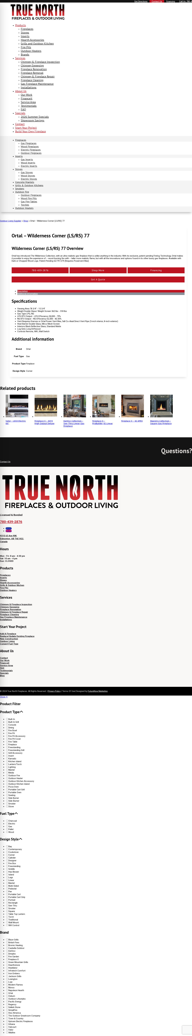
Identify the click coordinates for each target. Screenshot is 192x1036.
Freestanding (14, 747)
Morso (11, 987)
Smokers (19, 188)
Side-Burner (13, 801)
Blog (2, 675)
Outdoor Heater (15, 778)
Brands (25, 54)
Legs (10, 877)
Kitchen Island (14, 761)
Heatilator (12, 968)
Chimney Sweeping (32, 65)
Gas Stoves (27, 172)
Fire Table (12, 741)
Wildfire (11, 1032)
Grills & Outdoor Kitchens (29, 185)
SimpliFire (12, 1010)
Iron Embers (14, 973)
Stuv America (14, 1013)
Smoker (12, 803)
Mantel (11, 770)
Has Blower (13, 872)
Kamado (12, 758)
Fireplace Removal (32, 73)
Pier (10, 891)
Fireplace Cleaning (32, 80)
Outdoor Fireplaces (31, 153)
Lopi (10, 982)
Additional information (27, 293)
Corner (11, 855)
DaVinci (11, 951)
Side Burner (13, 798)
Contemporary (15, 849)
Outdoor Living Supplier (10, 221)
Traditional (13, 919)
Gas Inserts (27, 159)
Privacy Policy (54, 691)
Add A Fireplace (8, 633)
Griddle (11, 869)
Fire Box (12, 863)
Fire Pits (26, 47)
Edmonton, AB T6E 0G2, (12, 538)
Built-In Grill (13, 722)
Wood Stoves (28, 175)
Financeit (26, 98)
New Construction (9, 639)
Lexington (12, 979)
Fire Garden (13, 956)
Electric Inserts (29, 166)
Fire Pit (11, 733)
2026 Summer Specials (35, 117)
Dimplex (12, 954)
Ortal (10, 993)
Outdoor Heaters (31, 51)
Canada (3, 541)
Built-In (11, 719)
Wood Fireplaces (30, 146)
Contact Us (5, 461)
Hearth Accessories (32, 40)
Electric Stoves (29, 179)
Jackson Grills (14, 976)
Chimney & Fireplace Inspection (40, 62)
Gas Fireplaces (28, 143)
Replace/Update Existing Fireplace (17, 636)
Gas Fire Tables (29, 201)
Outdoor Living (7, 641)
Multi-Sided (13, 886)
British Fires (13, 942)
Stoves (25, 32)
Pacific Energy (14, 1001)
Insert (11, 756)
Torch (11, 917)
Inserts (25, 36)
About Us (20, 91)
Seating (11, 795)
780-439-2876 (11, 522)
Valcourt (12, 1027)
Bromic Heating (15, 945)
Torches (25, 204)
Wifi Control (13, 925)
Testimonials (29, 106)
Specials (20, 113)
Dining (11, 727)
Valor (10, 1030)
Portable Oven (14, 792)
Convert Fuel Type (9, 644)
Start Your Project (26, 128)
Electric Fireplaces (31, 149)
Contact (20, 124)
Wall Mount (13, 922)
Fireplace (12, 744)
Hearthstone (14, 965)
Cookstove (13, 852)
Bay (10, 846)
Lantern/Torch (15, 764)
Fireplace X (13, 959)
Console (12, 725)
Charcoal (12, 821)
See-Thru (12, 905)
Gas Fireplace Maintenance (37, 84)
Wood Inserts (28, 162)
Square (11, 911)
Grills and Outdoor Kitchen (37, 43)
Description (22, 291)
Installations (28, 87)
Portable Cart (14, 894)
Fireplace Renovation (34, 69)
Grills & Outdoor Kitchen (12, 585)
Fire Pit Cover (14, 739)
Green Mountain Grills (18, 962)
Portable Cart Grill (16, 789)
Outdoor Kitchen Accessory (21, 781)
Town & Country (15, 1018)
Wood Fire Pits (29, 198)
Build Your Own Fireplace (30, 131)
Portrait (11, 900)
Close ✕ (4, 697)
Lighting (12, 767)
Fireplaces (27, 29)
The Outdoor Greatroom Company (24, 1015)
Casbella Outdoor (16, 948)
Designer (12, 860)
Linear (11, 880)
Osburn (11, 996)
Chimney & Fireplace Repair (38, 76)
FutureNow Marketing (98, 691)
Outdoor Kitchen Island (19, 784)
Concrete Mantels (24, 182)
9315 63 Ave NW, (8, 535)
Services (20, 58)
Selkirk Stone (14, 1007)
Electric (11, 823)
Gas (10, 826)
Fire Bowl (12, 730)
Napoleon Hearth (16, 990)
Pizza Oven (13, 787)
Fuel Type (7, 813)
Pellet (10, 829)
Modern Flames (15, 984)
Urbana (11, 1024)
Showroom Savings (32, 120)
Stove (11, 806)
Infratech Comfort (16, 970)
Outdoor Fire (22, 191)
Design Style (9, 839)
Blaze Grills (13, 939)
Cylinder (12, 857)
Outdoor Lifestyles (17, 999)
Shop (25, 221)
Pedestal (12, 888)
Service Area (28, 102)
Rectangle (13, 903)
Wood (11, 832)
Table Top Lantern (16, 914)
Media (11, 772)
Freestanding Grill (16, 750)
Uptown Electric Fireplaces (20, 1021)
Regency (12, 1004)
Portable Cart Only (16, 897)
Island (11, 874)
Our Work (26, 95)
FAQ (23, 109)
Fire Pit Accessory (16, 736)
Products (20, 25)
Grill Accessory (15, 753)
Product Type (10, 712)
